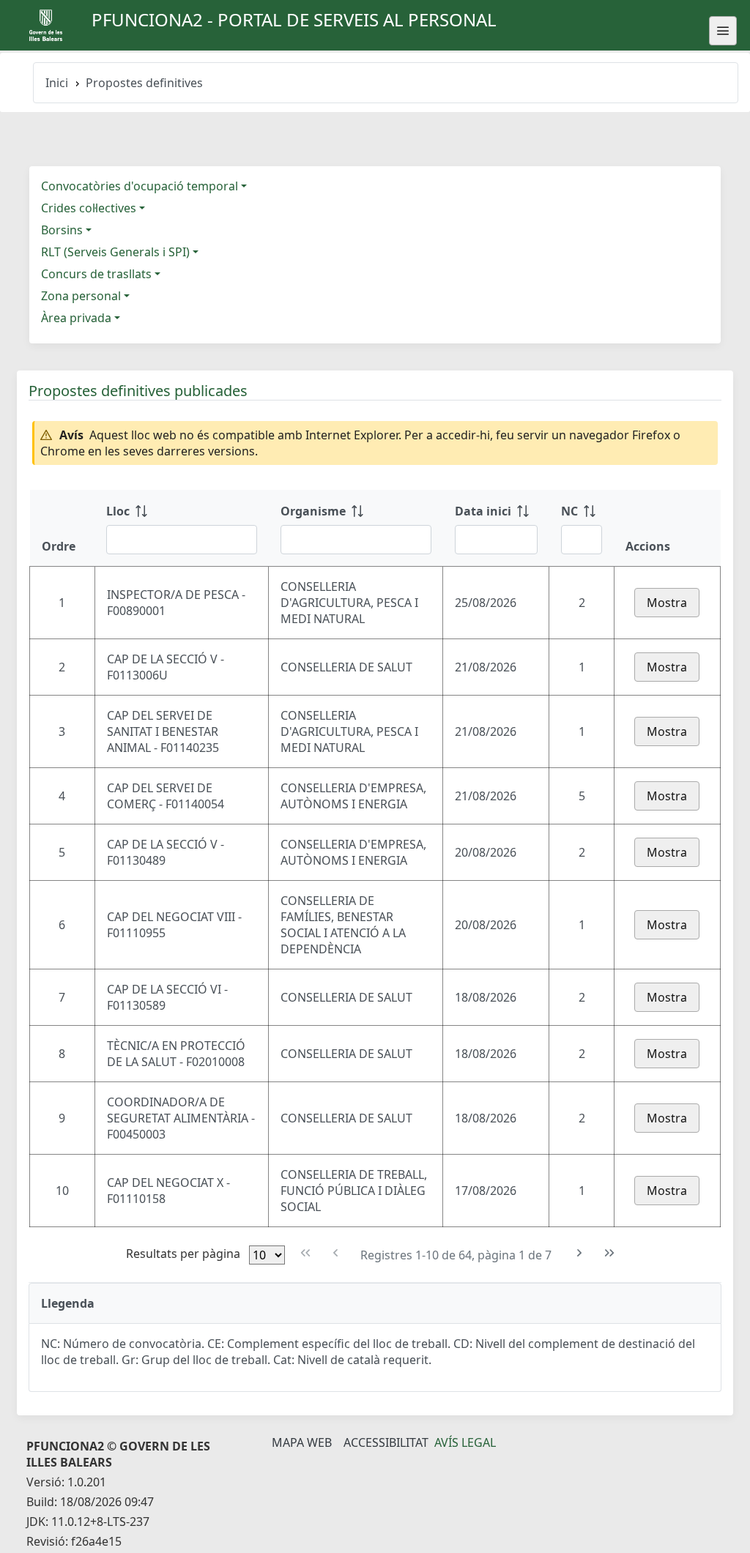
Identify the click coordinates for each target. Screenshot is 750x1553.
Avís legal (465, 1442)
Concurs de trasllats (96, 274)
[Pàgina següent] (579, 1253)
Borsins (62, 230)
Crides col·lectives (88, 208)
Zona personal (81, 296)
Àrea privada (76, 318)
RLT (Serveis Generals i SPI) (115, 252)
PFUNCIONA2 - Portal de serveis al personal (294, 19)
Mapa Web (302, 1442)
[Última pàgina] (609, 1253)
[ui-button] (723, 30)
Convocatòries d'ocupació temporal (139, 186)
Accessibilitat (386, 1442)
